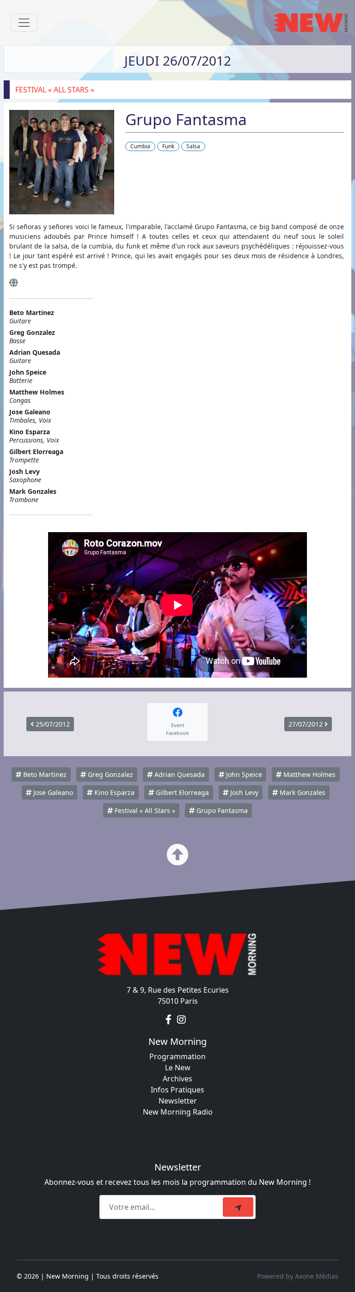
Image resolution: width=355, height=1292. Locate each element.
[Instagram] (181, 1019)
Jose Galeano (52, 792)
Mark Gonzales (301, 792)
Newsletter (178, 1101)
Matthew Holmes (309, 774)
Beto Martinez (44, 774)
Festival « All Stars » (144, 810)
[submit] (238, 1207)
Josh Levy (243, 792)
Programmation (177, 1056)
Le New (177, 1067)
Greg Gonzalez (109, 774)
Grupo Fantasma (221, 810)
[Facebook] (169, 1019)
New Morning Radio (178, 1112)
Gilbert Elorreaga (181, 792)
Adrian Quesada (179, 774)
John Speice (243, 774)
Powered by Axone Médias (297, 1276)
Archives (177, 1079)
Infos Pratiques (177, 1090)
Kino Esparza (113, 792)
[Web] (13, 282)
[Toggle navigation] (24, 22)
